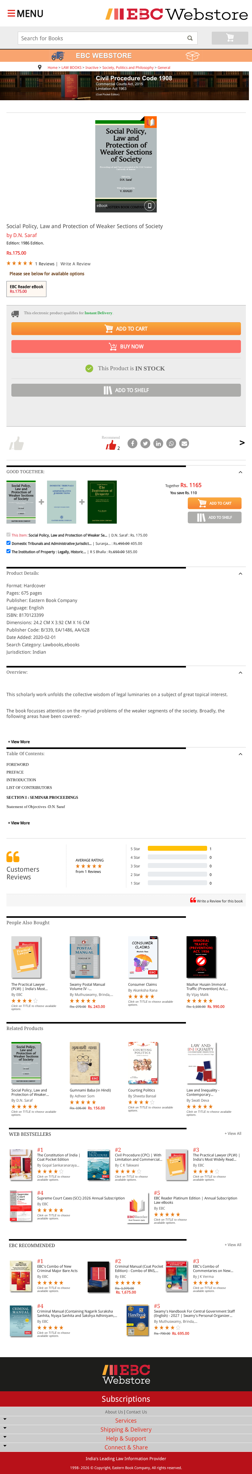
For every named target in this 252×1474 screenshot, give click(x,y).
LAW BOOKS (71, 67)
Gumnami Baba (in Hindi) (90, 1090)
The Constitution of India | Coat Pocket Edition (59, 1157)
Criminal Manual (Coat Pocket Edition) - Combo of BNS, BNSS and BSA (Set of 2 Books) (139, 1268)
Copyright (102, 1468)
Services (126, 1420)
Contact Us (136, 1411)
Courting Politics (141, 1090)
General (164, 67)
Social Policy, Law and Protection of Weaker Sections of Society (29, 1092)
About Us (114, 1411)
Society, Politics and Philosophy (128, 67)
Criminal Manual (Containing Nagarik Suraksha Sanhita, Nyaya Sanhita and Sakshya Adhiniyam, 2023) (75, 1313)
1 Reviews (44, 263)
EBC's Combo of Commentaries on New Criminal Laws (211, 1268)
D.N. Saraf (25, 235)
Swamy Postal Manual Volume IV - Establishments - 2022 (88, 986)
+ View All (233, 1133)
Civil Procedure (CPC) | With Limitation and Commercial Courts (138, 1157)
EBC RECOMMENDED (32, 1245)
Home (52, 67)
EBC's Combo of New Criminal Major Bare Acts (57, 1268)
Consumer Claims (142, 984)
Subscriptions (126, 1399)
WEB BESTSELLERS (30, 1134)
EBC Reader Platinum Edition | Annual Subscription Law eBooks (195, 1200)
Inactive (91, 67)
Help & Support (126, 1438)
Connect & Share (126, 1447)
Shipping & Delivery (126, 1429)
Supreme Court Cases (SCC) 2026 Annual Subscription (81, 1198)
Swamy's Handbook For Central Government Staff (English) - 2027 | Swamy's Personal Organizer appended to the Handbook (194, 1313)
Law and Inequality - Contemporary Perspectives (203, 1092)
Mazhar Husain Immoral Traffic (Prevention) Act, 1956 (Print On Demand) (207, 986)
